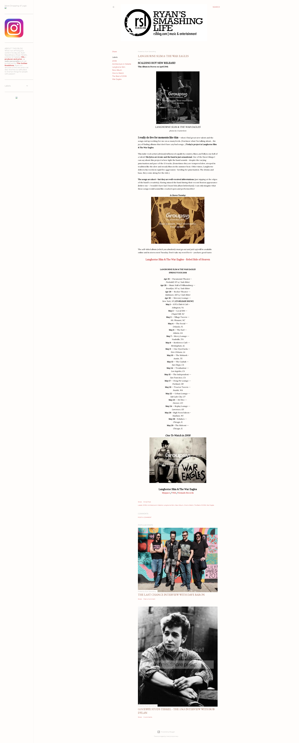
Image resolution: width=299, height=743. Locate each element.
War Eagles (116, 79)
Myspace (166, 493)
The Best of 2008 (119, 76)
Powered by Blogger (168, 732)
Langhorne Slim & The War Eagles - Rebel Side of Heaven (178, 259)
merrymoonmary (172, 736)
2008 (114, 61)
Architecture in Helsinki (121, 64)
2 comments (148, 717)
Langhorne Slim (118, 67)
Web (174, 493)
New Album (117, 70)
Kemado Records (186, 493)
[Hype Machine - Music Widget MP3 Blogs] (17, 98)
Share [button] (114, 52)
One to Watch (118, 73)
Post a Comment (144, 517)
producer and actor (14, 59)
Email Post (147, 502)
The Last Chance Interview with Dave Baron (171, 594)
